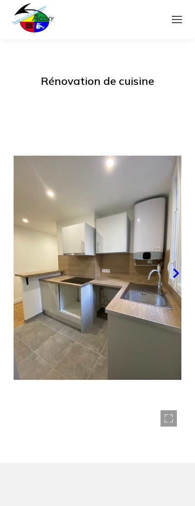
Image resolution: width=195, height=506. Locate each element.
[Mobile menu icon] (177, 19)
